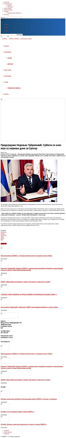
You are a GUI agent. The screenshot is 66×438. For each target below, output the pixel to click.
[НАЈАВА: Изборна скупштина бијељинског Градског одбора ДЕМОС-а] (5, 421)
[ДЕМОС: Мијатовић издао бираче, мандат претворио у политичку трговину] (5, 278)
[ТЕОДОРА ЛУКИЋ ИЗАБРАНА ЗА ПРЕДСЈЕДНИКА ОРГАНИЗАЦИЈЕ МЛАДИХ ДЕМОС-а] (5, 291)
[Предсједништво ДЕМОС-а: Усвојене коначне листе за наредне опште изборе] (5, 252)
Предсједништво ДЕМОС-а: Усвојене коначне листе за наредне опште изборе (26, 256)
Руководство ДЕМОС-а (14, 13)
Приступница (8, 10)
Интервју (10, 6)
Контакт (6, 14)
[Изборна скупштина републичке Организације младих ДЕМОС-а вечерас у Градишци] (5, 396)
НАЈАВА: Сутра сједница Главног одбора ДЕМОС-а (17, 412)
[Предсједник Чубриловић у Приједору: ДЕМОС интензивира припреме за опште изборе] (5, 304)
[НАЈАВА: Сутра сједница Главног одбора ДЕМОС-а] (5, 408)
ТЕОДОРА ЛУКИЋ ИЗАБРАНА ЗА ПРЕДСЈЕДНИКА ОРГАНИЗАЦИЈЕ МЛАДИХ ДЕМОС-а (29, 294)
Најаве (9, 5)
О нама (6, 11)
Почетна (6, 2)
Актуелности (8, 3)
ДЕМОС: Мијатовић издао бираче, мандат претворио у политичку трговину (25, 282)
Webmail (6, 430)
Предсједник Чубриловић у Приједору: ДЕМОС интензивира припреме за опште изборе (29, 307)
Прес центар (7, 8)
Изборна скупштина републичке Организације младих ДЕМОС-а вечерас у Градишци (29, 399)
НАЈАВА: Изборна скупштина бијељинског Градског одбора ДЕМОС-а (24, 424)
